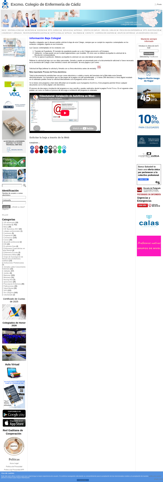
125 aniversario (9, 222)
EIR (5, 244)
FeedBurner (154, 57)
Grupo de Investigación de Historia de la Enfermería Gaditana (12, 259)
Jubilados (7, 271)
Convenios (7, 233)
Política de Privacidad (14, 466)
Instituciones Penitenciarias (14, 263)
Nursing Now (8, 280)
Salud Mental (8, 288)
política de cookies (155, 476)
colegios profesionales (12, 231)
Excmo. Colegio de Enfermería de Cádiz (46, 4)
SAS (5, 290)
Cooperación (8, 235)
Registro (5, 209)
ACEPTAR (83, 480)
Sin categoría (8, 293)
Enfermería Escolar (11, 252)
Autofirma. (94, 83)
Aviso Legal (14, 463)
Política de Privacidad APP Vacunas (14, 471)
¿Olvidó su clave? (18, 207)
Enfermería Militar (10, 255)
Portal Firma (112, 88)
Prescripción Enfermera (12, 284)
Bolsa (6, 227)
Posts (159, 4)
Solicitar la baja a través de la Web (49, 137)
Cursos (6, 240)
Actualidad (7, 225)
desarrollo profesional (11, 242)
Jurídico (6, 273)
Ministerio (7, 277)
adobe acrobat (88, 79)
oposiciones (8, 282)
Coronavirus (8, 238)
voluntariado (8, 295)
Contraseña (6, 200)
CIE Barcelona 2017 (11, 229)
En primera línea (10, 246)
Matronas (7, 275)
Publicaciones (9, 286)
